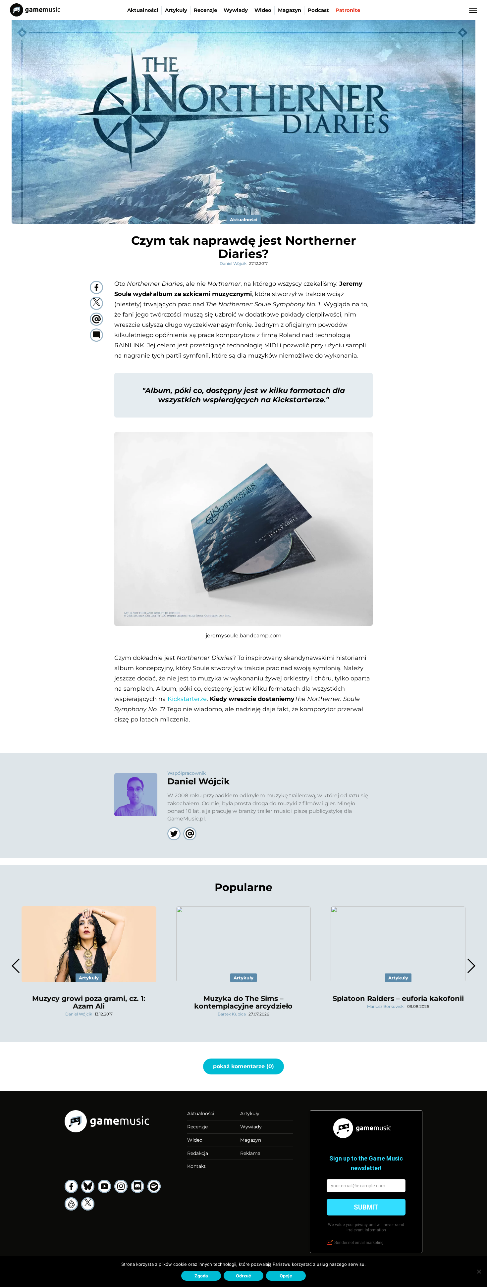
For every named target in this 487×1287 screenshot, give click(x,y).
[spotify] (154, 1186)
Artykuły (176, 10)
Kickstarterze (187, 699)
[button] (470, 966)
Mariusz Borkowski (386, 1006)
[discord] (137, 1186)
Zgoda (201, 1275)
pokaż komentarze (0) (243, 1066)
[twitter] (96, 303)
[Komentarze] (96, 335)
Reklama (250, 1153)
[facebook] (96, 287)
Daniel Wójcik (233, 263)
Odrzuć (243, 1275)
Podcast (318, 10)
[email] (96, 319)
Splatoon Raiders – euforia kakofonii (398, 998)
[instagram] (121, 1186)
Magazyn (289, 10)
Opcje (286, 1275)
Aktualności (142, 10)
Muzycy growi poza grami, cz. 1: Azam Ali (88, 1002)
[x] (87, 1204)
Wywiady (236, 10)
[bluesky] (87, 1186)
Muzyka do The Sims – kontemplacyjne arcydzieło (243, 1002)
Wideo (262, 10)
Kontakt (196, 1166)
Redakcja (197, 1153)
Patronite (348, 10)
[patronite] (71, 1204)
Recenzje (205, 10)
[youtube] (104, 1186)
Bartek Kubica (232, 1014)
